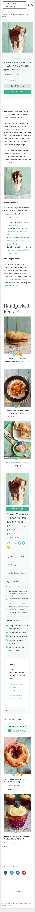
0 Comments (12, 80)
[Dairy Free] (14, 354)
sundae (19, 719)
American (18, 534)
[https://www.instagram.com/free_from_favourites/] (18, 873)
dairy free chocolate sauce (18, 605)
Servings (9, 587)
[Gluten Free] (17, 354)
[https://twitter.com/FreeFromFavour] (12, 873)
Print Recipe (16, 92)
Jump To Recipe (16, 86)
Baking (22, 530)
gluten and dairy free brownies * (19, 600)
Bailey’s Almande (16, 609)
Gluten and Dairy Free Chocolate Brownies (16, 687)
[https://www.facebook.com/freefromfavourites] (5, 873)
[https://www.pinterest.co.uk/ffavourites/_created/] (24, 873)
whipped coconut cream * (19, 612)
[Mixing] (20, 354)
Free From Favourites (11, 5)
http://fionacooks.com (11, 286)
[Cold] (19, 543)
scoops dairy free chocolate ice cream (18, 593)
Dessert (17, 58)
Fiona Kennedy (12, 70)
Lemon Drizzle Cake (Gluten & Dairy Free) (17, 232)
